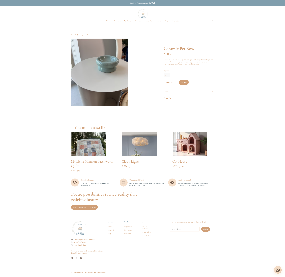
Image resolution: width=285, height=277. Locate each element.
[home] (142, 13)
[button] (212, 21)
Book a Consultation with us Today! (84, 207)
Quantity (166, 71)
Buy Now (184, 82)
